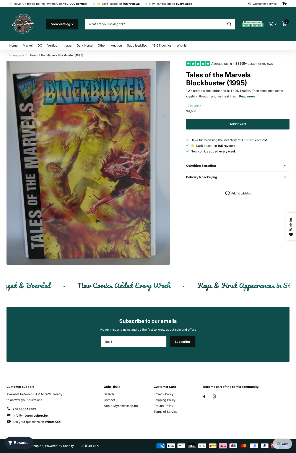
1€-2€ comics (161, 45)
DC (40, 45)
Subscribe (182, 341)
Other (102, 45)
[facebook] (204, 396)
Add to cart (238, 124)
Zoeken (229, 24)
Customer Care (165, 386)
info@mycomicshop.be (30, 415)
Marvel (28, 45)
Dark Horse (85, 45)
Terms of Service (165, 411)
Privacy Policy (164, 394)
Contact (109, 400)
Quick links (112, 386)
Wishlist (182, 45)
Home (13, 45)
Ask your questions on (37, 422)
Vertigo (52, 45)
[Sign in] (273, 24)
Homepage (16, 55)
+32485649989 (24, 409)
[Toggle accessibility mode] (284, 3)
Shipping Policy (165, 400)
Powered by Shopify (59, 446)
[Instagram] (214, 396)
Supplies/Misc (137, 45)
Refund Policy (163, 406)
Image (67, 45)
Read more (247, 96)
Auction (116, 45)
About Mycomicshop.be (121, 406)
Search (109, 394)
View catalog (61, 24)
